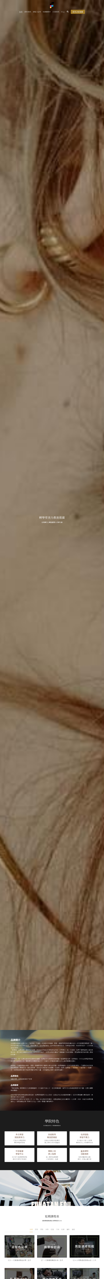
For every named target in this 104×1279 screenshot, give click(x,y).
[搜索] (68, 11)
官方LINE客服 (78, 12)
